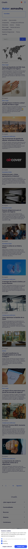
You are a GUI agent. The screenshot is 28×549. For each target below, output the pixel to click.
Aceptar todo (20, 546)
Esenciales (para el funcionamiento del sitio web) (14, 539)
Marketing (5, 543)
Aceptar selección (7, 546)
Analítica (5, 541)
